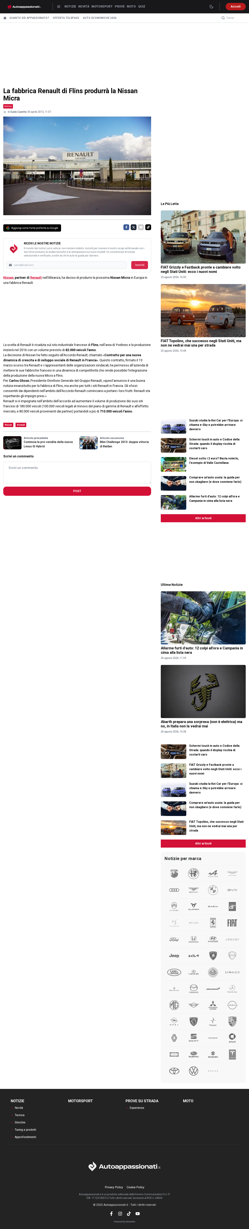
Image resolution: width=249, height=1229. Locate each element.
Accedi (236, 6)
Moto (131, 6)
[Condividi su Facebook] (126, 227)
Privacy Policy (114, 1187)
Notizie (70, 6)
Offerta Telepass (66, 17)
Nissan (8, 277)
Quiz (141, 6)
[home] (5, 18)
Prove (120, 6)
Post (77, 491)
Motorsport (102, 6)
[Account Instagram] (120, 1213)
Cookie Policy (135, 1187)
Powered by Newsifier (124, 1221)
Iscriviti (139, 265)
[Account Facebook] (111, 1213)
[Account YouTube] (137, 1213)
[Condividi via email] (141, 227)
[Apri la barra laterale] (59, 6)
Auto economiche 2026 (99, 17)
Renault (36, 277)
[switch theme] (211, 6)
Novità (83, 6)
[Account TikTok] (129, 1213)
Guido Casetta (18, 111)
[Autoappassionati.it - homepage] (24, 6)
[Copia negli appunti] (148, 227)
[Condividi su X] (134, 227)
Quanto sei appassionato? (29, 17)
